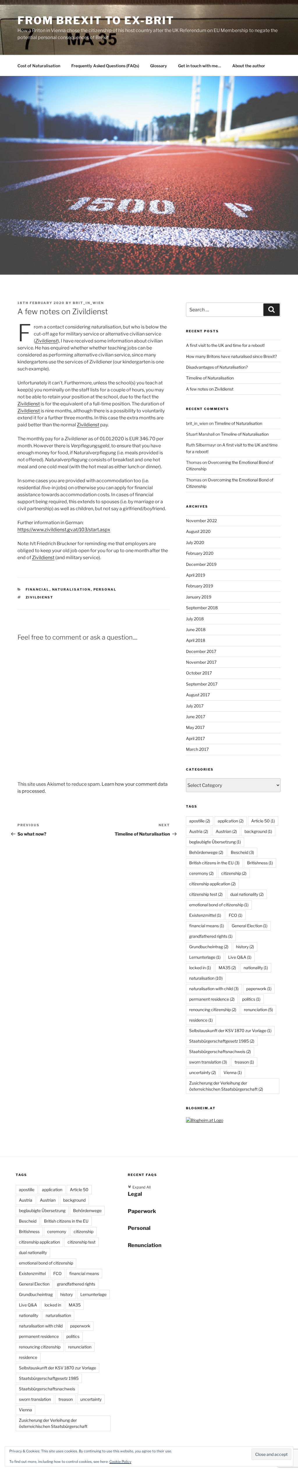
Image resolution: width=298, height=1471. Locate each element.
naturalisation (206, 978)
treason (244, 1061)
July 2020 (195, 542)
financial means (206, 925)
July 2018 (195, 618)
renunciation (258, 1009)
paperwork (259, 988)
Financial (37, 589)
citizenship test (206, 894)
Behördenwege (206, 852)
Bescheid (242, 852)
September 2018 (202, 607)
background (258, 831)
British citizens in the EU (214, 862)
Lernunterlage (205, 957)
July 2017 (194, 705)
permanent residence (212, 999)
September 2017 (201, 683)
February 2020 (200, 553)
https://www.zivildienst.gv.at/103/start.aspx (63, 529)
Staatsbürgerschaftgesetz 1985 (221, 1041)
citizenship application (212, 883)
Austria (198, 831)
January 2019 (198, 596)
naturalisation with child (214, 988)
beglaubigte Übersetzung (215, 841)
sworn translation (208, 1061)
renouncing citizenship (212, 1009)
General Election (249, 925)
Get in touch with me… (199, 65)
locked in (200, 967)
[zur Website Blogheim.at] (204, 1120)
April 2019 (195, 575)
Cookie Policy (120, 1461)
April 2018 (195, 640)
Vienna (233, 1072)
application (231, 820)
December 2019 (201, 564)
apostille (199, 820)
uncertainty (202, 1072)
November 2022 (201, 520)
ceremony (201, 873)
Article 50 (263, 820)
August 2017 (198, 694)
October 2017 (199, 672)
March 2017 (197, 749)
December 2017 (201, 651)
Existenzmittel (205, 915)
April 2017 (195, 738)
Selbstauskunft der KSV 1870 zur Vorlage (230, 1030)
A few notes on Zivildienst (209, 388)
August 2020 (198, 531)
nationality (256, 967)
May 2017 (195, 727)
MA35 (227, 967)
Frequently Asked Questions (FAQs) (105, 65)
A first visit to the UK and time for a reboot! (225, 345)
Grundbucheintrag (208, 946)
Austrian (226, 831)
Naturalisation (71, 589)
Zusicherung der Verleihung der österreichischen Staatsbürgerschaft (226, 1086)
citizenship (233, 873)
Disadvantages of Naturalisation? (217, 367)
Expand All (139, 1187)
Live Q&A (239, 957)
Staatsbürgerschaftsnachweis (220, 1051)
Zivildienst (46, 341)
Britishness (260, 862)
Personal (105, 589)
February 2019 (199, 585)
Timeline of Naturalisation (210, 377)
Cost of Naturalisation (38, 65)
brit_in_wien (88, 303)
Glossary (158, 65)
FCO (235, 915)
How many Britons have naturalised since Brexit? (231, 356)
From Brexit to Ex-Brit (95, 20)
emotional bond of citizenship (219, 904)
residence (201, 1020)
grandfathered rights (211, 936)
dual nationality (247, 894)
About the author (248, 65)
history (245, 946)
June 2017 (195, 716)
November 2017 (201, 662)
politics (251, 999)
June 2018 (195, 629)
